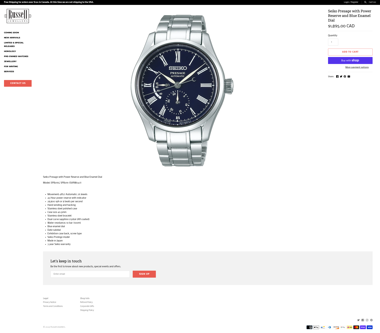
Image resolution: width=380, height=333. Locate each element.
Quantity (332, 35)
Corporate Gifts (87, 306)
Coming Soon (11, 32)
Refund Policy (86, 302)
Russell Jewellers (57, 327)
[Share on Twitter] (341, 76)
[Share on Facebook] (337, 76)
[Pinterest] (371, 320)
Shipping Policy (87, 310)
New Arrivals (12, 38)
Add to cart (350, 52)
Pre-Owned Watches (16, 56)
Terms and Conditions (53, 306)
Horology (10, 51)
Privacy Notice (49, 302)
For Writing (11, 66)
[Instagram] (367, 320)
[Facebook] (363, 320)
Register (354, 2)
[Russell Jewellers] (18, 16)
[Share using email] (348, 76)
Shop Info (85, 298)
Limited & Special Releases (14, 44)
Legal (45, 298)
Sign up (144, 274)
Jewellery (10, 61)
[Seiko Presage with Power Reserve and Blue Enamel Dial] (182, 90)
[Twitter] (358, 320)
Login (346, 2)
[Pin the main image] (345, 76)
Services (9, 71)
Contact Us (18, 83)
